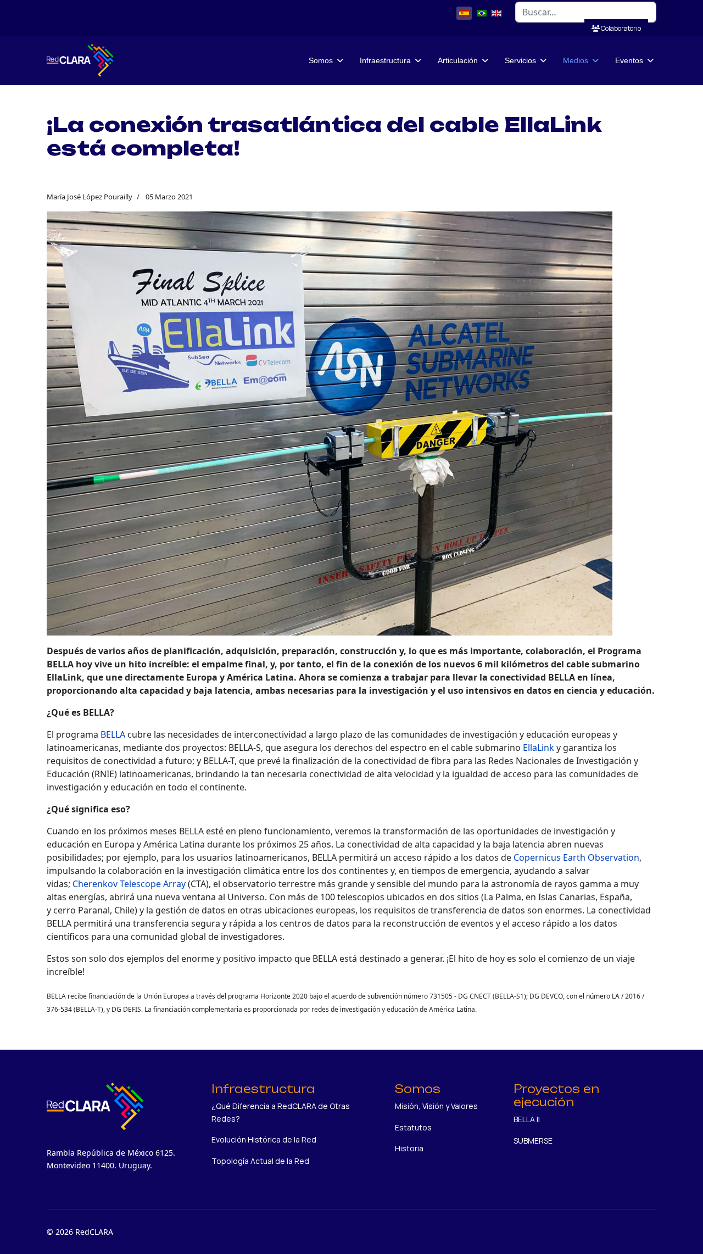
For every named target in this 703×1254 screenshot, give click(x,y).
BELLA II (527, 1119)
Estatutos (413, 1127)
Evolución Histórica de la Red (263, 1139)
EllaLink (538, 748)
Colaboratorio (620, 28)
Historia (409, 1148)
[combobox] (585, 12)
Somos (321, 60)
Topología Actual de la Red (260, 1161)
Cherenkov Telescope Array (129, 884)
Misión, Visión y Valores (436, 1106)
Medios (575, 60)
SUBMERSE (533, 1140)
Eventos (629, 60)
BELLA (113, 734)
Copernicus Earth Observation (576, 857)
